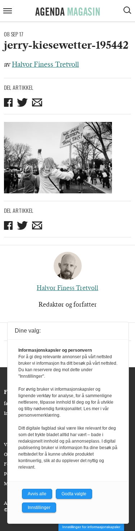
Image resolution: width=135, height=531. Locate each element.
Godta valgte (74, 493)
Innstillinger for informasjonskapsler (91, 527)
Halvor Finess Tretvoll (45, 65)
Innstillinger (39, 507)
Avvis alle (37, 493)
